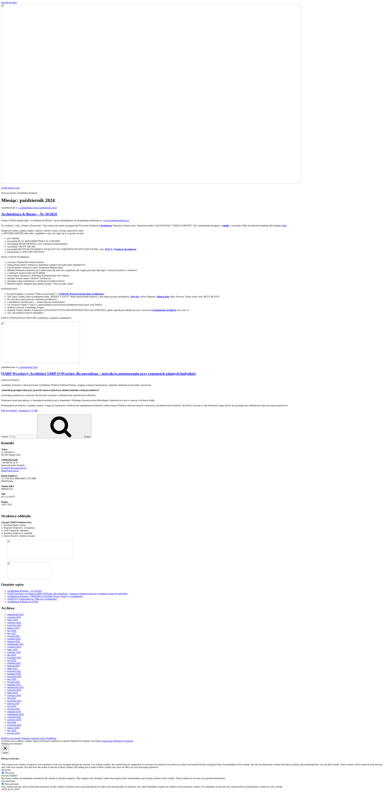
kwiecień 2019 (14, 701)
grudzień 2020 (14, 674)
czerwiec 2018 (14, 719)
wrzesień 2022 (14, 647)
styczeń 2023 (13, 636)
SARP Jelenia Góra (10, 188)
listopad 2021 (13, 665)
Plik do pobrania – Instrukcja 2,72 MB (19, 410)
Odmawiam (106, 741)
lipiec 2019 (12, 692)
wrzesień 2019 (14, 690)
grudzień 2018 (14, 711)
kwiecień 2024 (14, 625)
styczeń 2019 (13, 709)
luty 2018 (11, 730)
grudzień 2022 (14, 638)
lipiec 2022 (12, 649)
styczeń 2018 (13, 733)
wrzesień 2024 (14, 617)
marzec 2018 (13, 727)
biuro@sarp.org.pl (9, 470)
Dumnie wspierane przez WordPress (39, 738)
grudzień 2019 (14, 684)
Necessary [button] (6, 770)
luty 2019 (11, 706)
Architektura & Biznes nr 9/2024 (22, 601)
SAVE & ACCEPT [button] (10, 789)
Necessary (10, 773)
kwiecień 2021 (14, 671)
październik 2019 (15, 687)
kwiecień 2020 (14, 676)
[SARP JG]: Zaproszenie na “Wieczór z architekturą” (32, 599)
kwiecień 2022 (14, 657)
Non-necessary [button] (8, 781)
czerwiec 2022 (14, 652)
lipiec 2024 (12, 620)
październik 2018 (15, 714)
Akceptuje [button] (96, 741)
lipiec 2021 (12, 668)
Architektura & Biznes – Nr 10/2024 (29, 214)
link (284, 225)
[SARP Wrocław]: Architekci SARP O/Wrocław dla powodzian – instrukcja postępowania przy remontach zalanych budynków (98, 374)
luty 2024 (11, 630)
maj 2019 (11, 698)
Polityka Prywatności (123, 741)
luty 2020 (11, 679)
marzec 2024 (13, 628)
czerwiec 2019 (14, 695)
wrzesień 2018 (14, 717)
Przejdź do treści (9, 2)
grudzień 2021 (14, 663)
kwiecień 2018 (14, 725)
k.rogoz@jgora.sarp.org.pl (13, 468)
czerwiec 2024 (14, 622)
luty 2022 (11, 660)
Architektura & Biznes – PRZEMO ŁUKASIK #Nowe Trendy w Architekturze (45, 596)
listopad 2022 (13, 641)
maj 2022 (11, 655)
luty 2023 (11, 633)
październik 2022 (15, 644)
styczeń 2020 (13, 682)
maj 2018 (11, 722)
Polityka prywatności (11, 738)
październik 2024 (15, 614)
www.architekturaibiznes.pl (116, 220)
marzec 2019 (13, 703)
